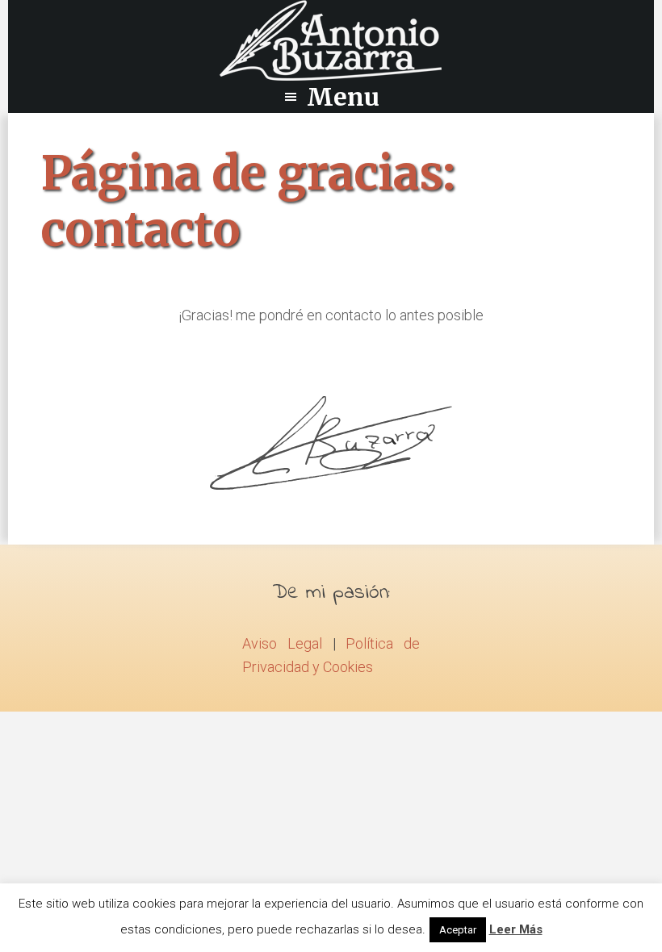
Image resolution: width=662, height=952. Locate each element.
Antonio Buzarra (331, 40)
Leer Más (516, 929)
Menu (343, 96)
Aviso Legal (282, 643)
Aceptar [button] (457, 930)
